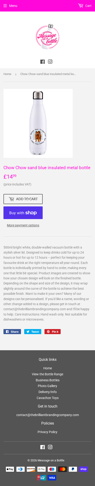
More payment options (23, 225)
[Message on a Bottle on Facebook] (42, 448)
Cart (88, 6)
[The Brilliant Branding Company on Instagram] (50, 62)
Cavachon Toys (48, 398)
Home (7, 74)
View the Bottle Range (47, 374)
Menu (13, 6)
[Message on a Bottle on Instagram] (50, 448)
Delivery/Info (48, 392)
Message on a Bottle (51, 460)
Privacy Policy (47, 432)
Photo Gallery (47, 386)
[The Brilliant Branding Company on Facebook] (42, 62)
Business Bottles (47, 380)
